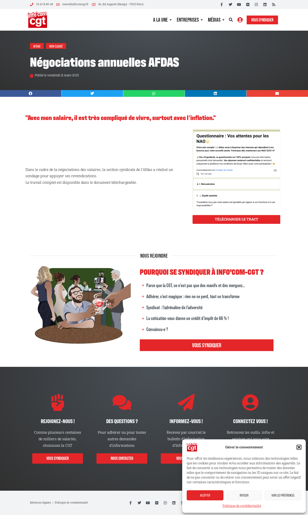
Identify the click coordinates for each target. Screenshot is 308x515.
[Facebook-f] (221, 4)
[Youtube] (239, 4)
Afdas (36, 46)
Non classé (56, 46)
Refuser (244, 495)
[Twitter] (230, 4)
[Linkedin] (265, 4)
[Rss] (273, 4)
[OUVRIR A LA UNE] (170, 19)
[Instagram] (256, 4)
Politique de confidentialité (242, 506)
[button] (299, 447)
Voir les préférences (282, 495)
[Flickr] (247, 4)
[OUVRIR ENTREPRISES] (201, 19)
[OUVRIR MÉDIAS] (223, 19)
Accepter (205, 495)
